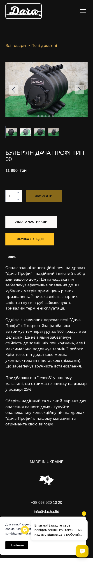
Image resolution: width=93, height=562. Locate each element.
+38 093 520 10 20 (46, 502)
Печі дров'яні (44, 45)
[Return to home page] (23, 11)
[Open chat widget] (82, 551)
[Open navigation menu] (83, 11)
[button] (18, 192)
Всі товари (15, 45)
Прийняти (16, 545)
